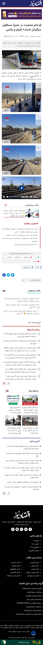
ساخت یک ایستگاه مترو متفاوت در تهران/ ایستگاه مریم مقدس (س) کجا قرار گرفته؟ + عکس (20, 230)
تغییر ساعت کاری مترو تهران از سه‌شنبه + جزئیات (22, 235)
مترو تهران (27, 267)
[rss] (13, 529)
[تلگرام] (12, 275)
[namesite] (35, 3)
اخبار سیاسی (15, 562)
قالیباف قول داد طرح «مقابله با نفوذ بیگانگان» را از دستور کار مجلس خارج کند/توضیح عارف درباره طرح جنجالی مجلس (20, 370)
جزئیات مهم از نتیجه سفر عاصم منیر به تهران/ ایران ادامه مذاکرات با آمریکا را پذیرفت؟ (22, 462)
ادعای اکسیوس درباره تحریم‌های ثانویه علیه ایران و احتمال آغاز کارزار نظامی (23, 447)
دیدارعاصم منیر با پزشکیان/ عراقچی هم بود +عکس (23, 482)
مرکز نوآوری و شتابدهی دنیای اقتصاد (28, 614)
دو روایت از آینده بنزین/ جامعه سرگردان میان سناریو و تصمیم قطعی (22, 476)
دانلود (6, 110)
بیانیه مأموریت (33, 551)
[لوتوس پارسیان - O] (21, 642)
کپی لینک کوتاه (35, 280)
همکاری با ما (34, 547)
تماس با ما (35, 544)
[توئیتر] (8, 275)
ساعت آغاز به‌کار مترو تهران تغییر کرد (26, 245)
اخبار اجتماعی (15, 572)
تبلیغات (36, 541)
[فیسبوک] (4, 275)
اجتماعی (32, 36)
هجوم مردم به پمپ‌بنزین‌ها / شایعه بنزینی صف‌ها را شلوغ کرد (19, 342)
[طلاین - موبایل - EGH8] (21, 14)
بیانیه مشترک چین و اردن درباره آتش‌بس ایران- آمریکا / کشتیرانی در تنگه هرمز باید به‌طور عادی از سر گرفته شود (20, 378)
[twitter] (26, 529)
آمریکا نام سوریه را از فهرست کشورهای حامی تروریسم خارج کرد (22, 488)
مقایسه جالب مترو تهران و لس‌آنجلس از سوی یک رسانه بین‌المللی (20, 239)
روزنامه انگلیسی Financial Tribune (29, 603)
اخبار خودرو (35, 569)
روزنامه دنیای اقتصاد (34, 592)
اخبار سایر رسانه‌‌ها (13, 576)
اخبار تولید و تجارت (32, 572)
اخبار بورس (35, 566)
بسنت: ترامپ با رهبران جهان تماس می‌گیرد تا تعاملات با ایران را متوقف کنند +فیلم (21, 469)
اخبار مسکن (16, 566)
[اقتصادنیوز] (21, 515)
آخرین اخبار (34, 441)
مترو (32, 76)
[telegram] (17, 529)
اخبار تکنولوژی (15, 569)
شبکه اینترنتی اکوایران (33, 596)
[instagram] (21, 529)
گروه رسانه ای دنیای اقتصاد (31, 588)
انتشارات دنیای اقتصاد (33, 607)
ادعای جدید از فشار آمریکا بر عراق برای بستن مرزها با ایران (22, 454)
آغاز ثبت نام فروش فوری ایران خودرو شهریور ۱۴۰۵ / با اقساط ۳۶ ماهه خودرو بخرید (20, 335)
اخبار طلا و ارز (34, 562)
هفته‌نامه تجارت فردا (34, 599)
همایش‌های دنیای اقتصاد (32, 610)
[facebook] (30, 529)
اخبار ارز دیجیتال (33, 576)
